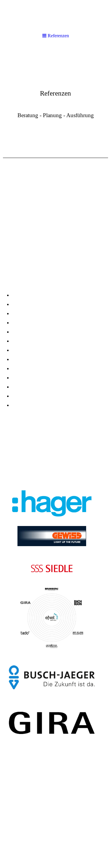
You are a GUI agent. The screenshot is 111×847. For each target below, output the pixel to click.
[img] (55, 91)
